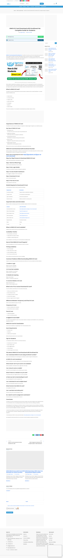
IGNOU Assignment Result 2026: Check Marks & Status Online (52, 59)
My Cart (50, 536)
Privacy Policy (25, 540)
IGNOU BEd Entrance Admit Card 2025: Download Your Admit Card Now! (15, 471)
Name (7, 501)
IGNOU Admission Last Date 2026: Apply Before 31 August (52, 49)
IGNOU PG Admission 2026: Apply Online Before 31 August (51, 54)
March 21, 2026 (29, 32)
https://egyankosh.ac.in (24, 215)
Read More (8, 480)
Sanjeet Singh (22, 32)
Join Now (41, 36)
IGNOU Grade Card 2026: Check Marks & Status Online (52, 70)
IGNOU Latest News (20, 10)
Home (15, 10)
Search (42, 3)
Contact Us (25, 536)
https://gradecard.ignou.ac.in (25, 217)
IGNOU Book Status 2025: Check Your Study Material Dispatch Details (34, 471)
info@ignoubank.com (11, 545)
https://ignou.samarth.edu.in (24, 213)
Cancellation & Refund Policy (28, 542)
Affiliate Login (51, 544)
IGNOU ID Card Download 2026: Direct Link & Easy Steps (52, 65)
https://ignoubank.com (11, 547)
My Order (50, 540)
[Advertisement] (25, 21)
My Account (51, 534)
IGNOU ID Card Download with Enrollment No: (14, 55)
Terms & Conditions (26, 538)
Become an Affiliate (52, 542)
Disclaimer (25, 544)
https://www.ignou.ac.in (24, 211)
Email (27, 501)
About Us (24, 534)
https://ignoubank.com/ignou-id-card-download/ (28, 208)
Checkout (50, 538)
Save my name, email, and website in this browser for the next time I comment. (21, 505)
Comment (8, 490)
